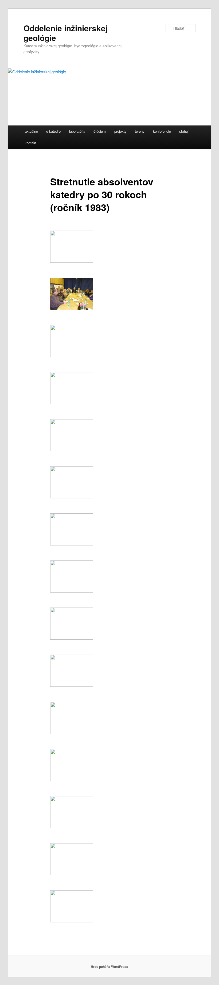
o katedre (53, 131)
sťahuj (184, 131)
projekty (120, 131)
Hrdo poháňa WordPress (109, 966)
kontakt (30, 142)
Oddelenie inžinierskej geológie (66, 32)
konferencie (162, 131)
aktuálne (31, 131)
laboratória (77, 131)
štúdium (99, 131)
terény (139, 131)
